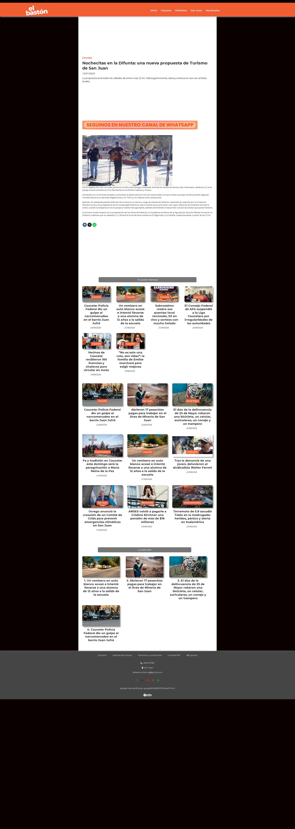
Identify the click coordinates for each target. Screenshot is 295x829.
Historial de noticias (122, 655)
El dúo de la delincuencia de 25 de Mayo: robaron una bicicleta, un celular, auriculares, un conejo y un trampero (192, 416)
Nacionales (213, 10)
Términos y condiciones (150, 655)
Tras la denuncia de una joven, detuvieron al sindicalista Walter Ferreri (192, 464)
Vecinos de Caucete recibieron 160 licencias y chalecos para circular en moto (96, 361)
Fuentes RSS (174, 655)
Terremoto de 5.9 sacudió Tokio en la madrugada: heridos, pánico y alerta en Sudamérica (192, 517)
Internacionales (192, 503)
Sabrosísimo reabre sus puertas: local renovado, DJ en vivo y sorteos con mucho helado (164, 314)
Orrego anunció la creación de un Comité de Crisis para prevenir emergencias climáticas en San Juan (102, 518)
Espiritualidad (102, 452)
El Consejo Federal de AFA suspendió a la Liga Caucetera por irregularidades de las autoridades (199, 314)
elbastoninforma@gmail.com (147, 672)
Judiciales (192, 452)
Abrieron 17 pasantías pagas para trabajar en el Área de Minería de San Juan (147, 415)
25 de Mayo (192, 401)
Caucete (166, 10)
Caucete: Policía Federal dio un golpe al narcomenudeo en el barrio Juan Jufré (96, 314)
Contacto (102, 655)
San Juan (196, 10)
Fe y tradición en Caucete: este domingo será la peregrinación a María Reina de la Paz (102, 466)
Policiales (181, 10)
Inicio (153, 10)
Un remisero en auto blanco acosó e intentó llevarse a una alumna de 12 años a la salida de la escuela (130, 314)
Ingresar (193, 655)
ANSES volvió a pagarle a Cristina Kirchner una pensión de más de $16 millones (147, 517)
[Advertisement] (147, 36)
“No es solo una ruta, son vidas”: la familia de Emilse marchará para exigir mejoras (131, 359)
